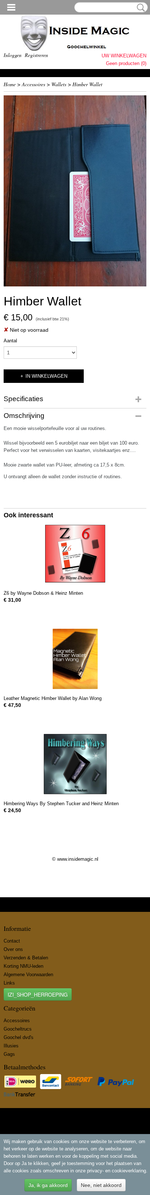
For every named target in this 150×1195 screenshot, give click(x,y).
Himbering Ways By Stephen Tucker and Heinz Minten (61, 803)
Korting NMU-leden (23, 966)
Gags (9, 1054)
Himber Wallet (87, 84)
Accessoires (33, 84)
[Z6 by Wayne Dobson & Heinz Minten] (75, 554)
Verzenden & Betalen (26, 957)
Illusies (11, 1046)
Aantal (10, 340)
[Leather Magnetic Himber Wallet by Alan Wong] (75, 659)
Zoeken (139, 7)
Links (9, 983)
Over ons (13, 949)
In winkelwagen (46, 376)
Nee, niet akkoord (101, 1185)
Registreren (36, 55)
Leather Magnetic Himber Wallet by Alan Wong (53, 698)
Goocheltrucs (18, 1029)
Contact (12, 941)
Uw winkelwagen (124, 55)
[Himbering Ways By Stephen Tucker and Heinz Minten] (75, 764)
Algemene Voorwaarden (28, 974)
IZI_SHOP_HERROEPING (38, 994)
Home (10, 84)
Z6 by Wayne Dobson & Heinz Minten (43, 593)
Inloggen (12, 55)
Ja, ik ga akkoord (48, 1185)
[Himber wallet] (75, 190)
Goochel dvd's (18, 1037)
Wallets (58, 84)
